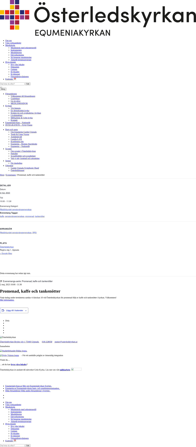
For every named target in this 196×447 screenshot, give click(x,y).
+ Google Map (6, 253)
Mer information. (7, 300)
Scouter (8, 149)
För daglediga (16, 163)
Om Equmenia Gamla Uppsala (24, 132)
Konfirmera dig (17, 141)
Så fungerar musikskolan (21, 57)
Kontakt (14, 120)
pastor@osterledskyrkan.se (66, 342)
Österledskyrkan (7, 246)
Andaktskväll (16, 137)
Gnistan (14, 69)
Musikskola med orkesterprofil (23, 48)
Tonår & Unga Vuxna (20, 134)
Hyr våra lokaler (17, 64)
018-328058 (47, 342)
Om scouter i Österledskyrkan (23, 151)
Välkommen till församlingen (23, 96)
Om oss (8, 40)
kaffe (2, 216)
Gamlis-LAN (16, 139)
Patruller (14, 153)
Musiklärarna (16, 52)
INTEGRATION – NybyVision (18, 125)
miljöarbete (65, 370)
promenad (29, 216)
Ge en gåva (15, 101)
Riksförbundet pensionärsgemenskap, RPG (18, 232)
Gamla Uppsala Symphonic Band (25, 168)
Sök (27, 84)
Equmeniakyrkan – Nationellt (17, 122)
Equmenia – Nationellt (20, 146)
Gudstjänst (15, 98)
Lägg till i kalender (14, 310)
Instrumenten (16, 50)
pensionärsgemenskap (14, 216)
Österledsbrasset (17, 170)
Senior (8, 161)
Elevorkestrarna (17, 55)
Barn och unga (11, 129)
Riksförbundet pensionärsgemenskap (15, 209)
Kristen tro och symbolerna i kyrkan (26, 113)
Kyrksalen (15, 72)
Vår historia (16, 108)
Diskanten (15, 67)
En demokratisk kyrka (20, 110)
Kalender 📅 (10, 79)
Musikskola (10, 45)
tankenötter (40, 216)
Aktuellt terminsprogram (21, 60)
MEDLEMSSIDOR (19, 103)
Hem (2, 175)
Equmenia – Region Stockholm (24, 144)
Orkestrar (9, 165)
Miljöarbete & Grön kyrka (22, 118)
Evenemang (11, 175)
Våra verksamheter (13, 43)
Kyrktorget (15, 74)
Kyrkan (8, 106)
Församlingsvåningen (20, 76)
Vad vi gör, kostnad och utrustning (25, 158)
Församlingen (11, 94)
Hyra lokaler (10, 62)
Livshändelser (16, 115)
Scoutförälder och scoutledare (23, 156)
